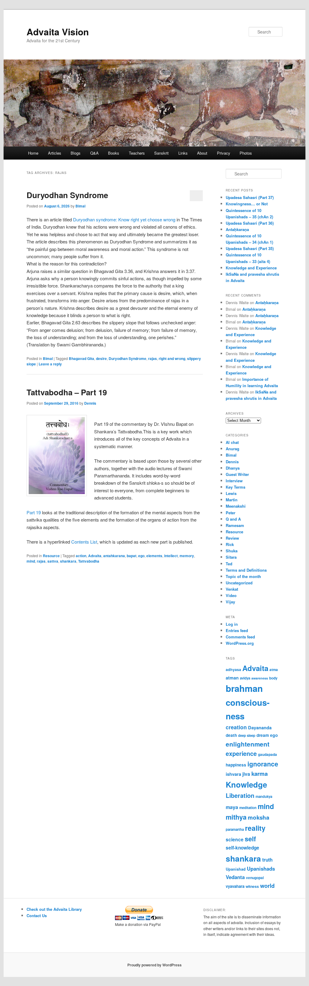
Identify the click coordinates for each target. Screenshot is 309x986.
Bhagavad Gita (81, 358)
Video (231, 595)
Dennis (90, 403)
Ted (229, 564)
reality (255, 828)
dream (262, 735)
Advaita (94, 555)
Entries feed (237, 630)
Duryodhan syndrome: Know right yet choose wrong (125, 219)
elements (154, 555)
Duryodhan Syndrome (67, 195)
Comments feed (240, 637)
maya (232, 807)
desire (101, 358)
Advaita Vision (58, 31)
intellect (171, 555)
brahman (244, 688)
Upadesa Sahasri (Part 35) (250, 248)
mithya (236, 817)
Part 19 (34, 512)
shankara (68, 561)
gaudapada (267, 754)
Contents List (84, 541)
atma (273, 669)
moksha (258, 817)
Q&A (94, 153)
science (235, 839)
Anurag (232, 448)
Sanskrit (161, 153)
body (273, 678)
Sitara (231, 557)
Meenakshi (236, 506)
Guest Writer (237, 474)
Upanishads (261, 868)
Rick (230, 544)
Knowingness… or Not (247, 204)
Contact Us (37, 915)
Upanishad (236, 869)
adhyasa (233, 669)
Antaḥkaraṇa (237, 229)
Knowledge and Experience (251, 268)
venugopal (255, 877)
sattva (52, 561)
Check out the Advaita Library (54, 909)
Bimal (80, 206)
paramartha (235, 829)
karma (259, 773)
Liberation (240, 795)
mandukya (264, 796)
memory (187, 555)
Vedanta (235, 877)
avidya (245, 678)
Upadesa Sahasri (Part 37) (250, 197)
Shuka (231, 551)
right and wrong (172, 358)
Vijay (230, 602)
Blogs (76, 153)
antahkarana (114, 555)
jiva (246, 774)
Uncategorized (239, 583)
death (231, 735)
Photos (246, 153)
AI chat (232, 442)
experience (241, 753)
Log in (232, 624)
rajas (152, 358)
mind (31, 561)
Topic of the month (243, 576)
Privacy (223, 153)
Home (33, 153)
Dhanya (233, 468)
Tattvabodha (88, 561)
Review (232, 538)
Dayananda (260, 727)
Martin (231, 500)
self (250, 838)
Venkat (232, 589)
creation (236, 727)
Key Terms (235, 487)
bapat (131, 555)
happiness (236, 765)
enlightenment (247, 744)
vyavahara (235, 886)
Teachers (137, 153)
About (202, 153)
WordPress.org (240, 643)
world (267, 886)
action (81, 555)
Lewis (231, 493)
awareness (259, 678)
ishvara (233, 774)
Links (183, 153)
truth (267, 859)
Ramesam (235, 525)
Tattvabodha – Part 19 (67, 392)
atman (232, 678)
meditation (247, 807)
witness (252, 886)
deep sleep (246, 735)
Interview (234, 480)
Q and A (233, 519)
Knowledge (246, 784)
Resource (51, 555)
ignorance (262, 763)
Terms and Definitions (246, 570)
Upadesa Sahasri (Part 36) (250, 223)
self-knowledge (242, 847)
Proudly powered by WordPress (154, 965)
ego (141, 555)
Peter (230, 512)
